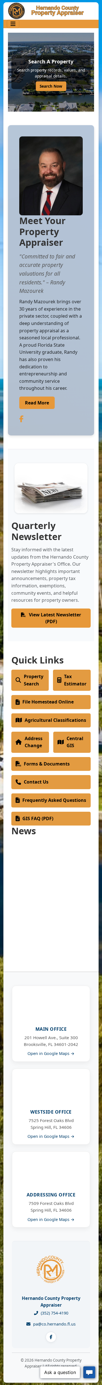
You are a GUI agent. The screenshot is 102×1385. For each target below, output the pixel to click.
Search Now (51, 86)
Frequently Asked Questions (54, 800)
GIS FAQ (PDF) (37, 818)
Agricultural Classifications (55, 720)
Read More (37, 403)
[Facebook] (51, 1337)
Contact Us (36, 782)
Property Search (33, 680)
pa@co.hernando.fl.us (54, 1324)
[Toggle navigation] (13, 24)
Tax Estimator (75, 680)
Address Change (33, 742)
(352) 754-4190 (54, 1313)
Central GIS (75, 742)
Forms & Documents (47, 764)
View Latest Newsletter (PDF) (54, 618)
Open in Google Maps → (51, 1053)
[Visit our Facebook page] (21, 418)
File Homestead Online (48, 702)
